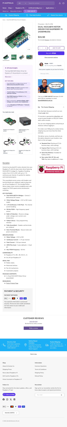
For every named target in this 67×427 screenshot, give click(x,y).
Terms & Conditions (40, 369)
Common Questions (40, 366)
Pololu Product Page (12, 283)
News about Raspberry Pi (10, 373)
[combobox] (36, 3)
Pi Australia (41, 24)
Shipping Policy (39, 373)
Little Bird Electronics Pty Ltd (12, 421)
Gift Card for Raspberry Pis (10, 376)
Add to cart (57, 48)
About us (5, 11)
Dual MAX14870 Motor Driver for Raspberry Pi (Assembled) (16, 19)
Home (4, 8)
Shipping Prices (7, 369)
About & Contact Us (8, 366)
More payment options (51, 57)
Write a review (33, 328)
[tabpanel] (18, 225)
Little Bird (57, 116)
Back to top (33, 354)
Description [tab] (6, 163)
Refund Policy (39, 376)
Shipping (47, 40)
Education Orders (16, 11)
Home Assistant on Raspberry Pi (12, 379)
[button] (63, 3)
